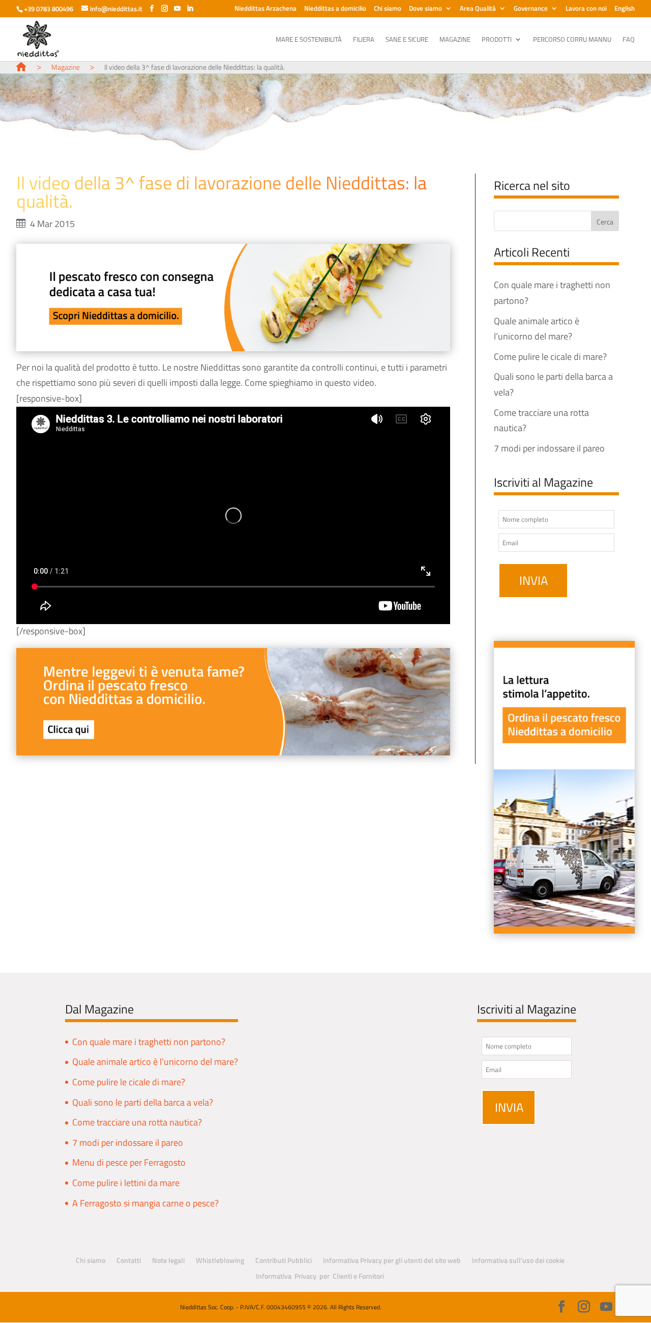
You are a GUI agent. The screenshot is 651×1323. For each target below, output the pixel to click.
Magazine (454, 40)
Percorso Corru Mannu (572, 40)
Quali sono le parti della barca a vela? (142, 1102)
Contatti (128, 1260)
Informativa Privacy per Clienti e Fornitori (320, 1276)
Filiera (363, 40)
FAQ (629, 40)
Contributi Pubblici (283, 1260)
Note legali (168, 1260)
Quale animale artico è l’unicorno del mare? (155, 1061)
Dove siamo (425, 9)
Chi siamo (387, 9)
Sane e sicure (407, 40)
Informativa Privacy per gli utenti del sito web (392, 1260)
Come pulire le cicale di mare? (550, 356)
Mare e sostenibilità (309, 40)
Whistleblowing (220, 1260)
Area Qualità (478, 9)
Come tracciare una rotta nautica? (137, 1122)
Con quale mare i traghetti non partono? (148, 1042)
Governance (531, 9)
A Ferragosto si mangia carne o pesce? (145, 1203)
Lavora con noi (586, 9)
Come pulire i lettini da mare (126, 1183)
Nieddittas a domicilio (335, 9)
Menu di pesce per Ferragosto (129, 1162)
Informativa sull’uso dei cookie (518, 1260)
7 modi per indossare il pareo (549, 448)
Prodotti (497, 40)
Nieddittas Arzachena (265, 9)
